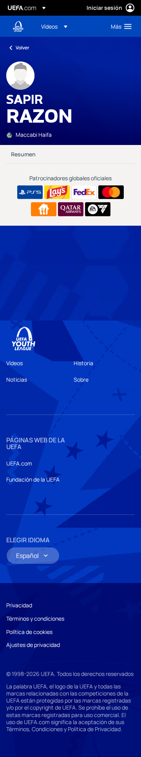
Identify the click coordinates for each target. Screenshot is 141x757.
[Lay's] (57, 192)
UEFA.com (19, 463)
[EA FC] (97, 209)
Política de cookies (29, 632)
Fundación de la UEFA (33, 479)
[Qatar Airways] (70, 209)
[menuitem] (69, 26)
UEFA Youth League (18, 26)
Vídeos (14, 363)
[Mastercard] (111, 192)
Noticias (16, 379)
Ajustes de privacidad (33, 644)
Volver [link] (22, 47)
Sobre (81, 379)
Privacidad (19, 605)
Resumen (23, 154)
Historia (83, 363)
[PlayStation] (30, 192)
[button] (54, 26)
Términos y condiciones (35, 618)
